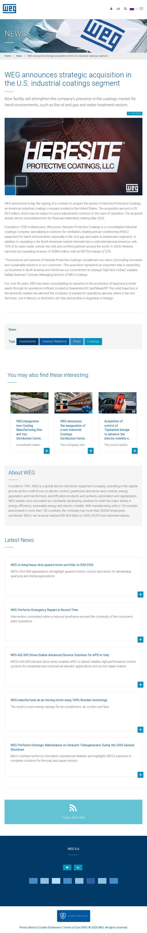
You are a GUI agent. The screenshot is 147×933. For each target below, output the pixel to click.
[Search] (125, 8)
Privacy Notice (28, 927)
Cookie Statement (50, 927)
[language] (133, 8)
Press (77, 341)
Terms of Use (71, 927)
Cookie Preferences (77, 915)
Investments (27, 341)
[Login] (111, 8)
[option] (29, 419)
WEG (8, 8)
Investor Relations (54, 341)
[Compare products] (118, 8)
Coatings (93, 341)
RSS (84, 927)
